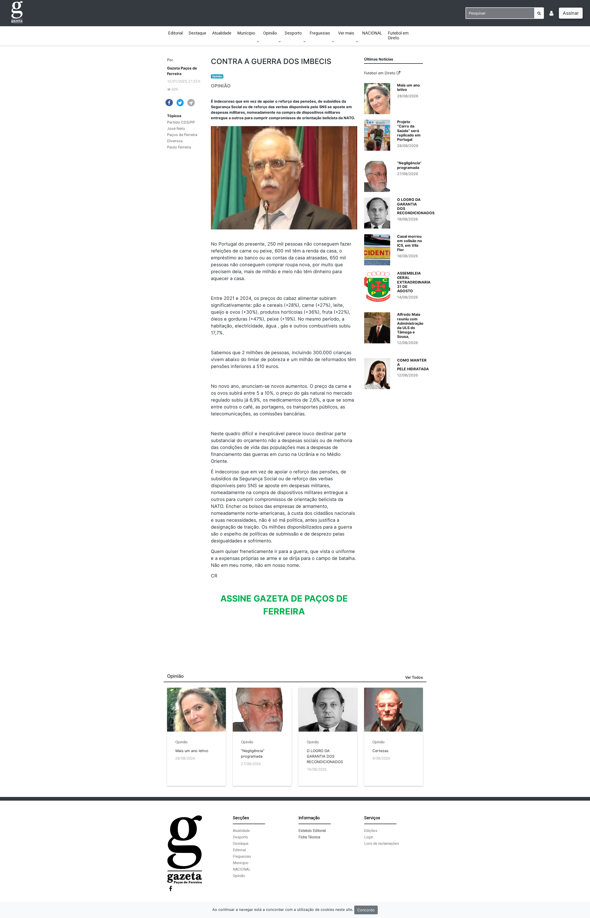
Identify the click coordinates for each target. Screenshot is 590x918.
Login (368, 837)
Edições (370, 830)
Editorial (175, 33)
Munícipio (246, 33)
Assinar (571, 13)
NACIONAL (372, 33)
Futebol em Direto (398, 35)
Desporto (293, 33)
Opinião (270, 33)
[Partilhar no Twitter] (180, 102)
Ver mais (346, 33)
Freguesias (320, 33)
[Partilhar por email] (191, 102)
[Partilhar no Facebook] (169, 102)
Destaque (197, 33)
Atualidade (221, 33)
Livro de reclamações (381, 843)
